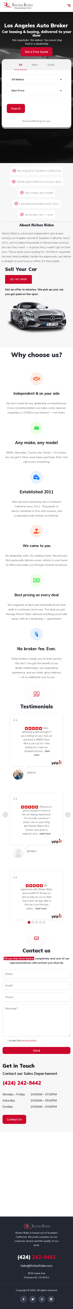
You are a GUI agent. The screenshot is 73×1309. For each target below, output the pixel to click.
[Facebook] (23, 1299)
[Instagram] (41, 1299)
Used (51, 64)
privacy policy (29, 1040)
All (20, 64)
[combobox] (36, 79)
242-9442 (36, 1257)
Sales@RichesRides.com (36, 1265)
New (35, 64)
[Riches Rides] (18, 6)
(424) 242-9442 (22, 1083)
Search (16, 108)
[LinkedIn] (51, 1299)
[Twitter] (32, 1299)
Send (36, 1050)
